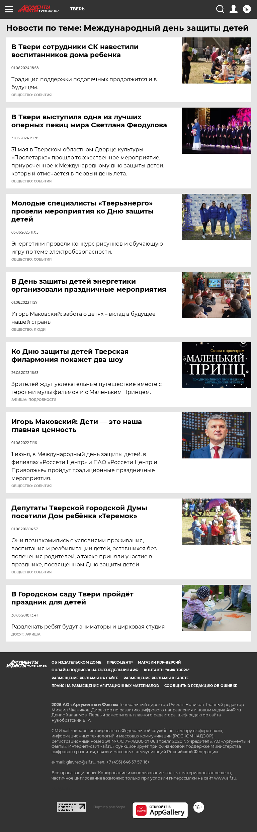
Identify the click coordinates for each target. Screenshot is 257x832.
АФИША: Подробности (33, 400)
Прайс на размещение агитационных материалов (105, 686)
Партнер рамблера (109, 807)
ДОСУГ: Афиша (25, 634)
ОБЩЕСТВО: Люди (28, 329)
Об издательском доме (76, 662)
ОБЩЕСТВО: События (31, 95)
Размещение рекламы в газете (156, 678)
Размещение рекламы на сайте (85, 678)
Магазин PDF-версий (159, 662)
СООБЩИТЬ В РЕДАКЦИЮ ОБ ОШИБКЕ (200, 686)
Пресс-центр (120, 662)
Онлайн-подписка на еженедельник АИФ (95, 670)
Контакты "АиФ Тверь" (166, 670)
